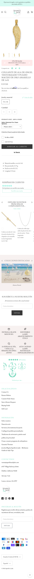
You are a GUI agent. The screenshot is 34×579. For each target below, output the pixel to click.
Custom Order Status (8, 399)
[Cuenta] (28, 12)
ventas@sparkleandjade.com (10, 462)
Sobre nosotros (6, 421)
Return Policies (6, 395)
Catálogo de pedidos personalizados (12, 431)
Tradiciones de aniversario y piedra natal (14, 434)
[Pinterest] (9, 498)
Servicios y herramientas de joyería (12, 428)
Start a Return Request (9, 402)
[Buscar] (6, 12)
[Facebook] (3, 498)
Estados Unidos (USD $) (10, 557)
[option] (17, 35)
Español (5, 563)
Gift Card (4, 409)
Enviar (17, 313)
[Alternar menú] (2, 12)
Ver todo (16, 208)
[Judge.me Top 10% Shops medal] (21, 374)
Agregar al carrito (17, 146)
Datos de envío (6, 424)
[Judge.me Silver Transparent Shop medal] (21, 366)
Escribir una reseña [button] (17, 191)
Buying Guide (6, 405)
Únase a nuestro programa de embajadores (14, 441)
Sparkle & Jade (9, 568)
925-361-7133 (6, 476)
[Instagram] (6, 498)
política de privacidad (8, 438)
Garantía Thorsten (7, 444)
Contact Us (5, 392)
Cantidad (5, 108)
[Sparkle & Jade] (17, 12)
